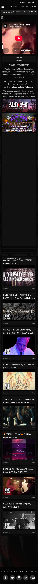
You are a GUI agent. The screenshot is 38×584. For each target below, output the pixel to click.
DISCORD (16, 11)
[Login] (33, 2)
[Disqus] (18, 162)
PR (22, 6)
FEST (24, 11)
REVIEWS (33, 11)
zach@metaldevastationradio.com (18, 86)
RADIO (29, 2)
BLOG (22, 2)
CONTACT (15, 6)
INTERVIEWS (31, 6)
